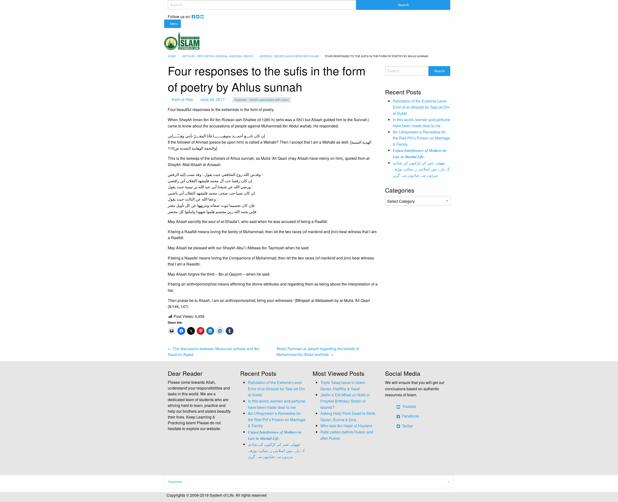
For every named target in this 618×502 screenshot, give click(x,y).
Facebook (410, 416)
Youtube (408, 406)
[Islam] (181, 40)
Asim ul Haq (182, 99)
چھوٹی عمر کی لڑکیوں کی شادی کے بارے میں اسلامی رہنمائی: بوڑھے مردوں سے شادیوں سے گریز (421, 169)
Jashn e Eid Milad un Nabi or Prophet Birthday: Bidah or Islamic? (345, 401)
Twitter (407, 426)
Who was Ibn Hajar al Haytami (346, 425)
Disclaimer (175, 482)
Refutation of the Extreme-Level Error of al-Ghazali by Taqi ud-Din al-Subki (421, 107)
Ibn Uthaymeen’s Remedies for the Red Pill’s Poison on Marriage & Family (421, 138)
